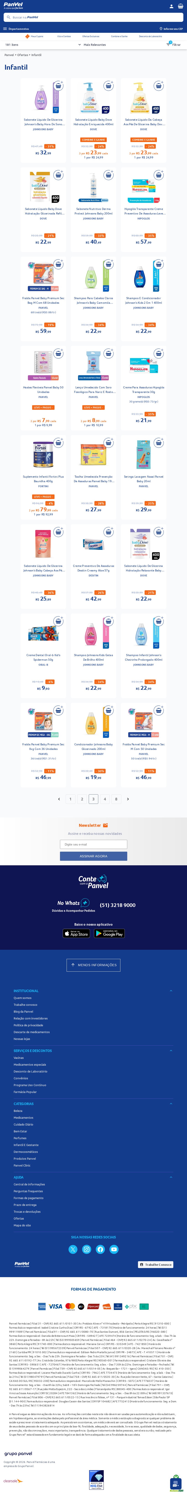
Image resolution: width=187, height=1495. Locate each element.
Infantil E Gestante (26, 1145)
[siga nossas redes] (73, 1249)
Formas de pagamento (29, 1198)
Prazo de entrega (25, 1205)
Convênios (21, 1078)
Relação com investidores (31, 1018)
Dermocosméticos (26, 1152)
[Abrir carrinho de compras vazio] (180, 6)
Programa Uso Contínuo (30, 1085)
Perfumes (20, 1138)
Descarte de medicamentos (32, 1032)
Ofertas (19, 1218)
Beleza (18, 1111)
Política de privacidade (28, 1025)
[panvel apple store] (76, 933)
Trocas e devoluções (27, 1212)
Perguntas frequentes (28, 1191)
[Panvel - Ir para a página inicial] (85, 6)
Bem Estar (20, 1131)
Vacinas (19, 1058)
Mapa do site (22, 1225)
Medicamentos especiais (30, 1064)
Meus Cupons (37, 36)
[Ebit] (96, 1480)
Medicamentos (23, 1118)
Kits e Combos (64, 36)
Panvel (9, 55)
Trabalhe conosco (25, 1005)
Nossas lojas (22, 1039)
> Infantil (35, 55)
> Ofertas (21, 55)
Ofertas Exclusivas (90, 36)
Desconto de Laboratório (150, 36)
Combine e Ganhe (119, 36)
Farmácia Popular (25, 1092)
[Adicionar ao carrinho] (58, 86)
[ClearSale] (13, 1480)
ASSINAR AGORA (93, 856)
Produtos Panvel (25, 1158)
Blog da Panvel (23, 1011)
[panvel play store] (109, 933)
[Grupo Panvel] (18, 1454)
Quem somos (22, 998)
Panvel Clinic (22, 1165)
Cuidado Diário (23, 1124)
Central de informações (29, 1184)
